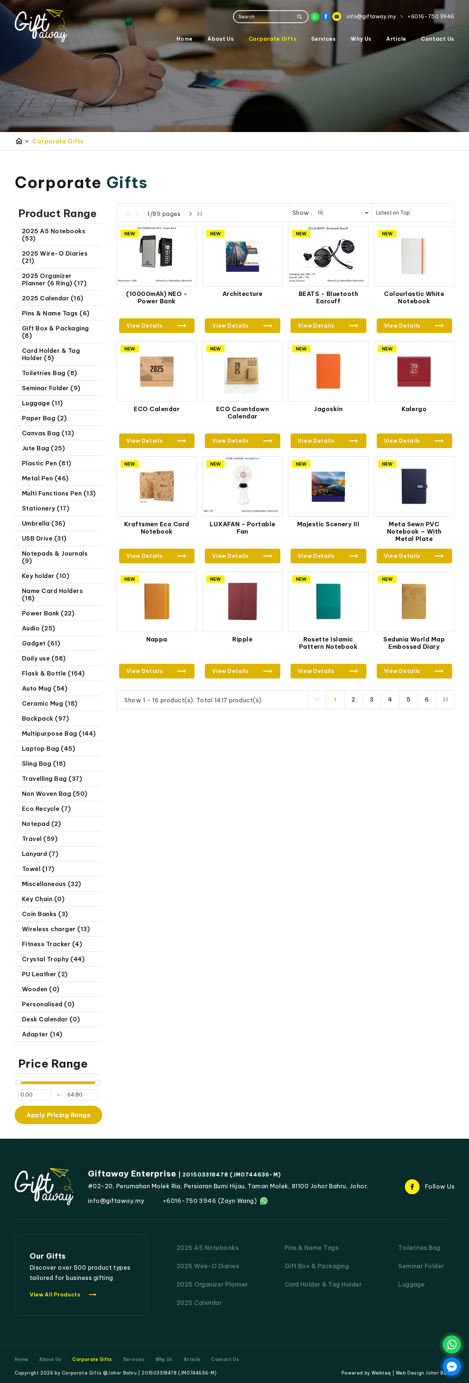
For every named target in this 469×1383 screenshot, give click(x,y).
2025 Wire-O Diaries (208, 1266)
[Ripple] (242, 602)
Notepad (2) (41, 823)
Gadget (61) (41, 643)
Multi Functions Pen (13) (59, 493)
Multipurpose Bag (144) (59, 733)
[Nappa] (156, 602)
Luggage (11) (42, 403)
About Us (220, 39)
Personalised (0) (48, 1004)
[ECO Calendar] (156, 371)
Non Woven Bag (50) (55, 793)
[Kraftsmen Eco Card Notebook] (156, 486)
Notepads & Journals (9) (55, 557)
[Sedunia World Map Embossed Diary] (414, 602)
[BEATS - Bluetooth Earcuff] (328, 256)
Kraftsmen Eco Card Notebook (156, 527)
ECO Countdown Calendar (242, 412)
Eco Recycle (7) (46, 808)
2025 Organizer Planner (212, 1284)
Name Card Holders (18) (52, 594)
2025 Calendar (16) (53, 298)
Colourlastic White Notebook (414, 297)
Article (396, 39)
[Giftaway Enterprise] (41, 25)
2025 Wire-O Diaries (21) (55, 257)
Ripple (242, 639)
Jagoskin (328, 409)
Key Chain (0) (43, 899)
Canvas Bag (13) (48, 433)
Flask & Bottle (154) (53, 673)
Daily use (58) (44, 658)
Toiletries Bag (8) (49, 373)
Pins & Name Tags (312, 1247)
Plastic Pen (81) (46, 463)
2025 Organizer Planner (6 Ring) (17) (54, 279)
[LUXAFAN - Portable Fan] (242, 486)
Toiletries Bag (419, 1247)
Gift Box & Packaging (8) (55, 332)
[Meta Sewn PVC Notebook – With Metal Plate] (414, 486)
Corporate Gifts (273, 39)
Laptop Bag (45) (48, 748)
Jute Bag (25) (43, 448)
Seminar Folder (421, 1266)
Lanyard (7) (40, 853)
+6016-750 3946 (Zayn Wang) (209, 1200)
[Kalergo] (414, 371)
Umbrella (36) (43, 523)
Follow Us (439, 1186)
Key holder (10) (45, 575)
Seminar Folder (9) (51, 388)
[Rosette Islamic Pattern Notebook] (328, 602)
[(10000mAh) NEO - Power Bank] (156, 256)
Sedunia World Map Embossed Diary (414, 643)
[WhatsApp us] (452, 1344)
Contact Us (437, 39)
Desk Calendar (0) (51, 1019)
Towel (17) (38, 868)
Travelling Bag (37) (52, 778)
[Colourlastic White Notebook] (414, 256)
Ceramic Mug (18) (50, 703)
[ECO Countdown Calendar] (242, 371)
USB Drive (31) (44, 538)
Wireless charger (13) (56, 929)
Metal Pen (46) (45, 478)
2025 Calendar (199, 1302)
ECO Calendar (157, 409)
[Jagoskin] (328, 371)
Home (185, 39)
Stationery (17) (45, 508)
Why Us (361, 39)
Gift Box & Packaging (317, 1266)
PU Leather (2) (45, 974)
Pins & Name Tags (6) (56, 313)
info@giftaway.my (116, 1200)
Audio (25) (38, 628)
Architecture (242, 293)
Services (323, 39)
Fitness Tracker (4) (52, 944)
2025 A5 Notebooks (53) (53, 234)
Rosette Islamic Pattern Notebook (328, 643)
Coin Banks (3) (45, 914)
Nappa (156, 639)
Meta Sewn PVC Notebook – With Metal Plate (414, 531)
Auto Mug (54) (44, 688)
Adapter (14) (42, 1034)
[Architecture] (242, 256)
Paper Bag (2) (44, 418)
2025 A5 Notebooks (208, 1247)
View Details (144, 325)
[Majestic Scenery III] (328, 486)
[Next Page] (190, 213)
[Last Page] (199, 213)
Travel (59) (40, 838)
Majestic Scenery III (328, 524)
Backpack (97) (45, 718)
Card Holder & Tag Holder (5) (51, 354)
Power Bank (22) (48, 613)
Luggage (411, 1284)
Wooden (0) (41, 989)
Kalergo (414, 409)
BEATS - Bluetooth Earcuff (328, 297)
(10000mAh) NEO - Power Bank (156, 297)
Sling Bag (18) (44, 763)
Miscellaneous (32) (51, 884)
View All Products (63, 1294)
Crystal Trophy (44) (53, 959)
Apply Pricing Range (58, 1115)
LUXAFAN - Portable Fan (243, 527)
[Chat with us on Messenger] (452, 1366)
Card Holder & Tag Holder (323, 1284)
